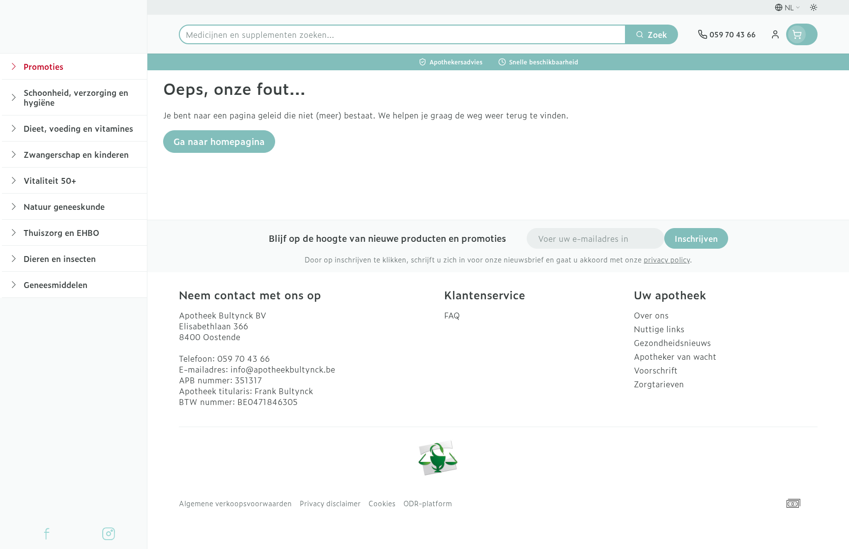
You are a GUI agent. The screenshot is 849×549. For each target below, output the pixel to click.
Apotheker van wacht (675, 356)
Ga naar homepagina (219, 141)
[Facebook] (46, 533)
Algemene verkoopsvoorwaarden (235, 503)
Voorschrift (656, 370)
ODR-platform (427, 503)
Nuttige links (659, 328)
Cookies (382, 503)
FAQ (452, 315)
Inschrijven (696, 238)
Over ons (651, 315)
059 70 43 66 (243, 358)
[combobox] (402, 34)
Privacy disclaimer (330, 503)
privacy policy (667, 259)
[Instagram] (108, 533)
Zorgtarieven (659, 383)
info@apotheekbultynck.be (282, 369)
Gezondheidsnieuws (672, 342)
